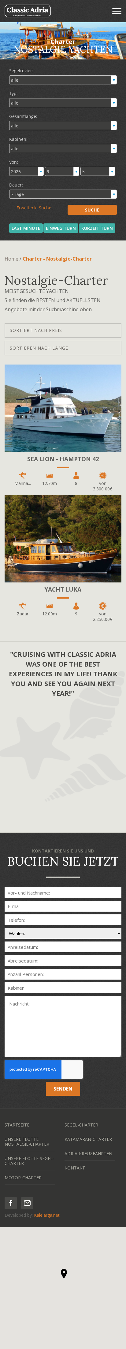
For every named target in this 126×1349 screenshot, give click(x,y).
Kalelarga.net (47, 1215)
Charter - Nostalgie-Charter (57, 258)
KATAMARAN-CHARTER (88, 1139)
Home (11, 258)
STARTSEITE (17, 1125)
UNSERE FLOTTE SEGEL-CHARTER (29, 1160)
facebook (11, 1203)
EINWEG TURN (61, 228)
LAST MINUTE (26, 228)
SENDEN (63, 1088)
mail (27, 1203)
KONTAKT (75, 1168)
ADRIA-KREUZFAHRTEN (88, 1153)
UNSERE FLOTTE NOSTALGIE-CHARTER (27, 1141)
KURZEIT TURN (97, 228)
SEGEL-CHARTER (81, 1125)
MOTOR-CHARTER (23, 1177)
